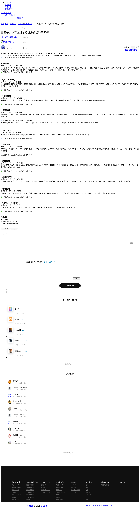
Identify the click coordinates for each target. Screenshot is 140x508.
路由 (87, 497)
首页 (23, 23)
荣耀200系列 (30, 495)
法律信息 (63, 504)
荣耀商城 (8, 5)
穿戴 (87, 490)
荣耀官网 (8, 2)
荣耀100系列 (30, 497)
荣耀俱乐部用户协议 (32, 504)
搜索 (2, 48)
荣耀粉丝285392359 (8, 53)
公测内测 (73, 487)
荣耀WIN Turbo (45, 490)
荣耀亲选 (8, 7)
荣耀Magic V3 (15, 497)
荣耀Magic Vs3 (16, 499)
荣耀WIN (43, 485)
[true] (26, 48)
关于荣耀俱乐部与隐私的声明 (46, 504)
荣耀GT (58, 497)
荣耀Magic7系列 (16, 495)
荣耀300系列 (30, 492)
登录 (5, 15)
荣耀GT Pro (59, 495)
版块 (6, 24)
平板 (87, 487)
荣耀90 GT (29, 499)
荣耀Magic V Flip (16, 502)
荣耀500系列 (30, 487)
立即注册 (12, 15)
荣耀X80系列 (59, 487)
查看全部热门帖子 (69, 453)
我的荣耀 (73, 492)
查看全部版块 (69, 364)
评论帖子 (70, 286)
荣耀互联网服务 (105, 485)
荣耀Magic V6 (15, 485)
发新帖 (131, 243)
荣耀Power (59, 490)
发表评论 (76, 278)
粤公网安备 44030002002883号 (94, 506)
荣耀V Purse (59, 499)
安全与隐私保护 (75, 490)
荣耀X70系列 (59, 502)
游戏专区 (13, 24)
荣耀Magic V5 (15, 490)
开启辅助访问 (6, 13)
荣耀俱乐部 (9, 9)
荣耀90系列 (29, 502)
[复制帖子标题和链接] (9, 37)
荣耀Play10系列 (60, 492)
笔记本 (88, 485)
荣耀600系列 (30, 485)
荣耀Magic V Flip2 (17, 492)
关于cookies (57, 504)
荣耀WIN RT (44, 487)
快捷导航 (20, 18)
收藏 (6, 229)
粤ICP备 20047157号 (108, 506)
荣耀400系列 (30, 490)
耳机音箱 (88, 495)
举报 (5, 234)
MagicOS (73, 485)
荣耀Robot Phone (61, 485)
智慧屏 (88, 492)
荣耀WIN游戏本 (45, 492)
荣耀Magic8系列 (16, 487)
